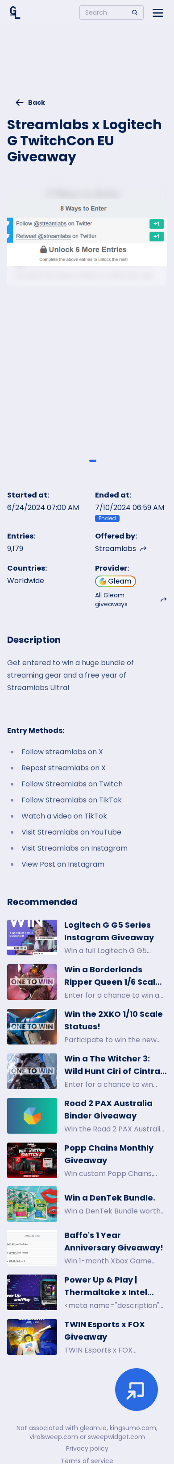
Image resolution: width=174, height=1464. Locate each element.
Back (36, 102)
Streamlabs (115, 548)
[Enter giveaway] (136, 1389)
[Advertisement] (87, 65)
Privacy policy (87, 1448)
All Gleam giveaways (111, 600)
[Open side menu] (158, 12)
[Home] (15, 12)
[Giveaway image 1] (81, 460)
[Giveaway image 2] (92, 460)
